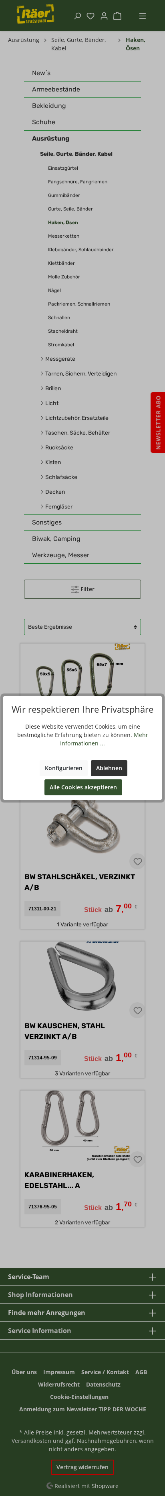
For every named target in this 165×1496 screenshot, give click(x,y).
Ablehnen (109, 768)
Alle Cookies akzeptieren (83, 787)
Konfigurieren (63, 768)
